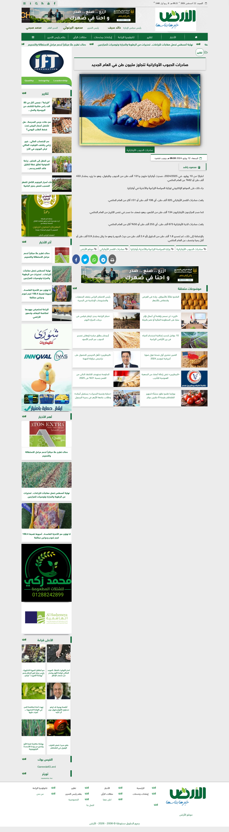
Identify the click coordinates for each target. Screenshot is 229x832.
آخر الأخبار (45, 241)
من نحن (39, 793)
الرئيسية (140, 788)
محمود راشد (189, 166)
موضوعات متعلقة (189, 288)
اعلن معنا (107, 799)
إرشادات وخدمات (103, 36)
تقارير (149, 36)
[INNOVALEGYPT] (46, 380)
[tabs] (24, 3)
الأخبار (173, 36)
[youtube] (48, 3)
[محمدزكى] (46, 573)
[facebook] (54, 3)
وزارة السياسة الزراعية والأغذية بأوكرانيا (151, 248)
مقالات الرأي (79, 36)
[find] (36, 3)
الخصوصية (73, 799)
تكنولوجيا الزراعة (126, 36)
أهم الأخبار (45, 416)
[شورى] (46, 336)
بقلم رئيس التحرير (56, 36)
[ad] (82, 15)
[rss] (42, 3)
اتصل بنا (90, 805)
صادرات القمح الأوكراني (112, 248)
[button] (25, 15)
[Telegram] (103, 259)
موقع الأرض (87, 248)
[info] (30, 3)
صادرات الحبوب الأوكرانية (190, 248)
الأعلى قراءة (45, 639)
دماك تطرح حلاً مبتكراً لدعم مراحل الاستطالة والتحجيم (91, 44)
